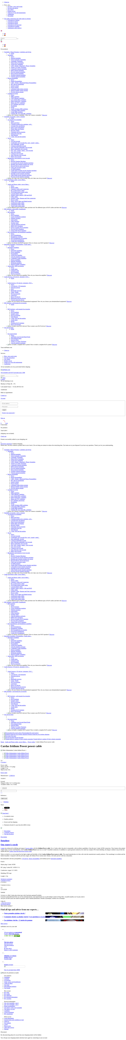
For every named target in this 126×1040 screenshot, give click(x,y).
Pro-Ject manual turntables (18, 72)
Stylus (12, 107)
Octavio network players (17, 300)
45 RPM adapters (15, 169)
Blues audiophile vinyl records (19, 149)
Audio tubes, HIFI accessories (16, 266)
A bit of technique (9, 1012)
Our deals (6, 985)
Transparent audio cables (17, 204)
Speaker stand (15, 223)
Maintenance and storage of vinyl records (19, 158)
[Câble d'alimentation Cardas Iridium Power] (16, 753)
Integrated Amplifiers (13, 247)
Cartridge (6, 979)
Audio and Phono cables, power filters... (15, 180)
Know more (4, 772)
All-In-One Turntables (17, 64)
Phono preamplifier (13, 78)
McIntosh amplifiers (16, 263)
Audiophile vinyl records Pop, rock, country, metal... (25, 143)
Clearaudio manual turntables (19, 69)
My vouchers (7, 998)
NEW (12, 53)
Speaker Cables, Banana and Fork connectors (23, 198)
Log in (4, 409)
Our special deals (8, 327)
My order (6, 992)
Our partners (7, 1023)
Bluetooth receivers (16, 290)
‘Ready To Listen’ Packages (18, 67)
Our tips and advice (13, 8)
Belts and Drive (15, 123)
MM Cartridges (15, 96)
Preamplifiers (14, 253)
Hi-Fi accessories (15, 273)
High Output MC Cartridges (18, 101)
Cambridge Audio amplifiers (18, 258)
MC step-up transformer (17, 84)
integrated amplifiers (56, 858)
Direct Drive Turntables (17, 62)
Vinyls (9, 138)
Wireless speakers (15, 218)
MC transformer (8, 1014)
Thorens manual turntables (18, 76)
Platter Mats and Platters (17, 129)
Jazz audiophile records (17, 144)
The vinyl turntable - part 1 (11, 1004)
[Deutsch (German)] (5, 35)
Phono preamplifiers (9, 1006)
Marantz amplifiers (16, 261)
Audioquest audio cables (17, 203)
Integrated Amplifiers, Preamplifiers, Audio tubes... (18, 244)
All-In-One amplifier (16, 255)
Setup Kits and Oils (16, 133)
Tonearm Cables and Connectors (20, 189)
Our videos (11, 9)
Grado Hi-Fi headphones (17, 241)
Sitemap (6, 1029)
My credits (7, 994)
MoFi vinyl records (16, 156)
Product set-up (11, 11)
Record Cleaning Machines (18, 161)
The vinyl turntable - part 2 (11, 1003)
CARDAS (12, 775)
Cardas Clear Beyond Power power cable (20, 851)
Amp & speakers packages (18, 224)
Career (6, 1024)
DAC (12, 289)
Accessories (7, 980)
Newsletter (10, 16)
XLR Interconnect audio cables (19, 192)
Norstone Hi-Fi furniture (17, 323)
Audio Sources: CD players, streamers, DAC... (16, 277)
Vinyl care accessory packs (18, 167)
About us (6, 2)
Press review (7, 1026)
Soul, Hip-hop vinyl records (18, 155)
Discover (44, 115)
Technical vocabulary (6, 879)
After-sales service (9, 1027)
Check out (3, 436)
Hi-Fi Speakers (15, 215)
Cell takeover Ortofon (13, 20)
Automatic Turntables (17, 61)
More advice (4, 923)
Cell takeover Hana (13, 22)
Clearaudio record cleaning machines (21, 172)
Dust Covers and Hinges (17, 127)
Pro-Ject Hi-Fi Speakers (17, 229)
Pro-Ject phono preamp (17, 92)
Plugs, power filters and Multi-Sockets (21, 201)
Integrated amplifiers (16, 250)
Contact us (3, 395)
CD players (25, 858)
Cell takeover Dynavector (14, 25)
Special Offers (15, 340)
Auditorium (11, 14)
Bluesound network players (18, 298)
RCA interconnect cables (17, 190)
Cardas (2, 848)
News (12, 56)
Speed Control (15, 86)
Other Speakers (15, 221)
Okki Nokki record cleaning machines (21, 175)
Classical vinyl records (17, 153)
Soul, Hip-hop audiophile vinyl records (21, 147)
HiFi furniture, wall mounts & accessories (15, 303)
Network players (15, 287)
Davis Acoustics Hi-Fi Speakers (19, 227)
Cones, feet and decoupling (18, 136)
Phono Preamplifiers (16, 81)
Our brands (7, 988)
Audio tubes (14, 269)
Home (2, 742)
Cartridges (7, 1011)
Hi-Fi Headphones (16, 235)
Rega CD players (15, 297)
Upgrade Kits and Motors (18, 126)
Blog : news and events (10, 356)
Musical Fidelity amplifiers (18, 264)
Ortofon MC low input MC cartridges (21, 113)
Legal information (9, 1018)
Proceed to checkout (6, 443)
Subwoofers (14, 220)
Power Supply (15, 87)
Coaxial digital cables (17, 193)
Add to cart (4, 798)
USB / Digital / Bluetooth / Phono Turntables (23, 66)
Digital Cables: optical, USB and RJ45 (21, 195)
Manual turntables (16, 58)
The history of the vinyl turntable (13, 1007)
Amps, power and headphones (12, 982)
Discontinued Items (16, 338)
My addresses (7, 995)
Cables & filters (8, 983)
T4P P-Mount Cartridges (17, 98)
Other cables (14, 196)
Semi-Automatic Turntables (18, 59)
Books (12, 321)
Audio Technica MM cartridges (19, 109)
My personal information (10, 997)
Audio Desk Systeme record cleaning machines (24, 170)
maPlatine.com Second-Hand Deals (20, 337)
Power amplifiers (15, 252)
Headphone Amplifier (17, 236)
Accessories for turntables (14, 119)
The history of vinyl (9, 1009)
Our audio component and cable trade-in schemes (17, 18)
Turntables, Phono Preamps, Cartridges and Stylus (17, 52)
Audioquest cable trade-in (14, 28)
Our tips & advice (9, 834)
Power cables (14, 200)
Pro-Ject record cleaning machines (20, 176)
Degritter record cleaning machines (20, 173)
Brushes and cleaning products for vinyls (22, 164)
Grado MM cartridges (17, 112)
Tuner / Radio (14, 292)
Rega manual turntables (17, 73)
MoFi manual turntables (17, 70)
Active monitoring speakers (18, 216)
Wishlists (4, 802)
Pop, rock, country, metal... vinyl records (22, 150)
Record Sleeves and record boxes (20, 166)
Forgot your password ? (8, 413)
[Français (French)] (5, 33)
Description (7, 831)
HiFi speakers (11, 212)
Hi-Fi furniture (15, 272)
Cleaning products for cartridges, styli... (21, 124)
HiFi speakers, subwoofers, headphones (15, 209)
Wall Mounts (14, 135)
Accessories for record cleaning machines (22, 163)
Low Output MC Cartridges (18, 99)
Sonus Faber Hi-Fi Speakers (18, 230)
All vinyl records (15, 141)
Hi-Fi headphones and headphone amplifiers (19, 232)
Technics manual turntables (18, 75)
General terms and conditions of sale (14, 1020)
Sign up (3, 418)
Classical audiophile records (18, 146)
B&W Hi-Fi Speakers (17, 226)
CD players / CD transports (18, 286)
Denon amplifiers (15, 260)
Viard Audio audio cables (18, 206)
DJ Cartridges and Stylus (17, 104)
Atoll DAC (14, 295)
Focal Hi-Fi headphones (17, 240)
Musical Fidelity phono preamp (19, 90)
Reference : (4, 795)
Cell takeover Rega (13, 23)
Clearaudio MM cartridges (18, 110)
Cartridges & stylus (13, 93)
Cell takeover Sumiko (13, 26)
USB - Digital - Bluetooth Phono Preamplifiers (23, 83)
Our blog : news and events (15, 6)
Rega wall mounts (16, 324)
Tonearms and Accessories (18, 132)
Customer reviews (9, 832)
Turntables (10, 55)
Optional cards (15, 270)
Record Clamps (15, 130)
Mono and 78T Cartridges (18, 103)
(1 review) (3, 762)
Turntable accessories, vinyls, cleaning (14, 116)
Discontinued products (10, 986)
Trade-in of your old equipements (17, 12)
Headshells (14, 106)
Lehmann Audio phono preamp (19, 89)
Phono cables (14, 187)
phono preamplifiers (34, 858)
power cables (29, 848)
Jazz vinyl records (16, 152)
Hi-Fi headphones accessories (19, 238)
